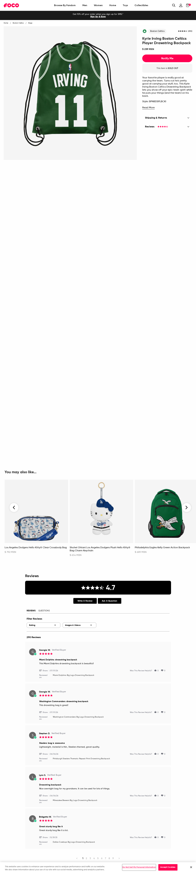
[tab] (85, 601)
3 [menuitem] (90, 858)
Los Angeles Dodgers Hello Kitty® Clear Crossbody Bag (36, 547)
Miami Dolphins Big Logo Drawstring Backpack (73, 675)
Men (84, 5)
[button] (44, 670)
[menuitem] (65, 5)
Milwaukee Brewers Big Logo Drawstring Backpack (75, 800)
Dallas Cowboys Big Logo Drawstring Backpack (74, 842)
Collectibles (141, 5)
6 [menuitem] (101, 858)
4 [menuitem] (94, 858)
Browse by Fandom (65, 5)
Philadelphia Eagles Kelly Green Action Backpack (162, 547)
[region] (98, 867)
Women (98, 5)
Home (112, 5)
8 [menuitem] (109, 858)
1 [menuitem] (82, 858)
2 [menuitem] (86, 858)
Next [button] (186, 508)
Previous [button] (14, 508)
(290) (190, 31)
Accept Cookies (167, 867)
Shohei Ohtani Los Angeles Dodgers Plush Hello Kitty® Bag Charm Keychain (100, 549)
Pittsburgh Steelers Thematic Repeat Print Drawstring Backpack (81, 759)
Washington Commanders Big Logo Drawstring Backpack (78, 717)
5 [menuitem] (98, 858)
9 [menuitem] (113, 858)
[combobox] (43, 625)
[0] (186, 5)
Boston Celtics (157, 31)
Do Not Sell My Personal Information (139, 867)
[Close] (191, 867)
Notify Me (167, 58)
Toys (125, 5)
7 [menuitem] (105, 858)
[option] (98, 15)
